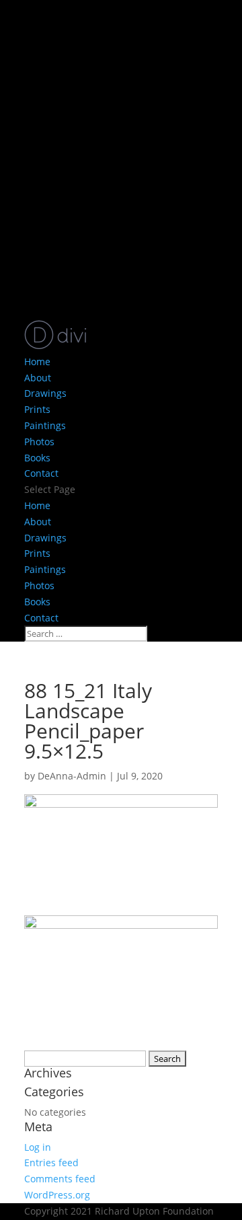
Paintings (45, 425)
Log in (37, 1147)
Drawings (45, 393)
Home (37, 361)
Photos (39, 441)
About (37, 377)
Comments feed (59, 1178)
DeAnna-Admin (72, 775)
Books (37, 457)
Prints (37, 409)
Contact (41, 473)
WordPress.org (57, 1194)
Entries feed (51, 1162)
